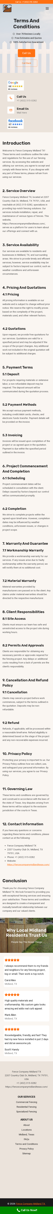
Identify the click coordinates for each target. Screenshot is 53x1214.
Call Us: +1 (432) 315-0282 (26, 2)
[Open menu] (47, 8)
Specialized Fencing (26, 1111)
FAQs (26, 1139)
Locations (26, 1129)
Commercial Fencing (26, 1102)
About (26, 1125)
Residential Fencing (26, 1106)
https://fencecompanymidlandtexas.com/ (28, 864)
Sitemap (26, 1153)
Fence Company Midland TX (31, 1203)
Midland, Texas (26, 1134)
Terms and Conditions (26, 1144)
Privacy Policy (26, 1148)
